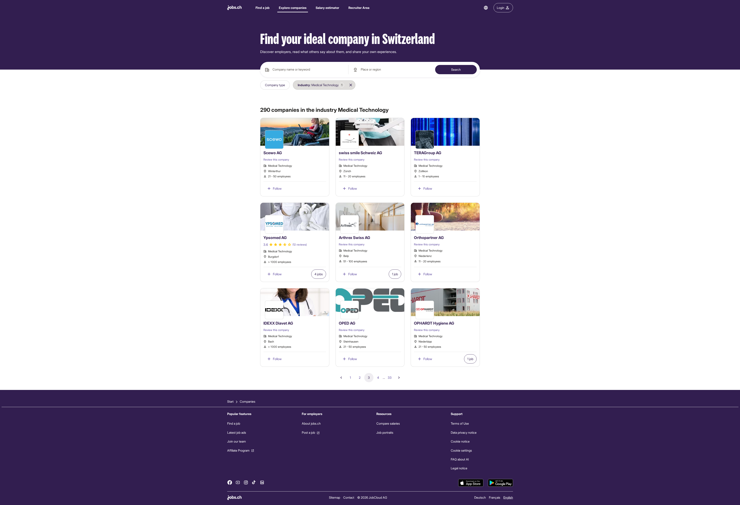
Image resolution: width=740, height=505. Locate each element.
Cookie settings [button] (461, 450)
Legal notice (459, 468)
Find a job (263, 7)
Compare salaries (388, 423)
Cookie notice (460, 441)
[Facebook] (229, 482)
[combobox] (304, 69)
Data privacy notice (464, 432)
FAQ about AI (460, 459)
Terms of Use (460, 423)
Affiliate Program (238, 450)
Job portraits (384, 432)
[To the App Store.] (470, 483)
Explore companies (292, 7)
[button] (275, 85)
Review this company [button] (276, 159)
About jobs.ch (311, 423)
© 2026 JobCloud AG (372, 497)
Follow (277, 188)
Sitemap (334, 497)
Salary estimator (327, 7)
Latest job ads (236, 432)
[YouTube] (237, 482)
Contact (348, 497)
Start (230, 401)
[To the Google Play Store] (500, 483)
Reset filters (370, 85)
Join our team (236, 441)
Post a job (308, 432)
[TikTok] (253, 482)
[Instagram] (245, 482)
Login (500, 7)
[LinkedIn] (262, 482)
